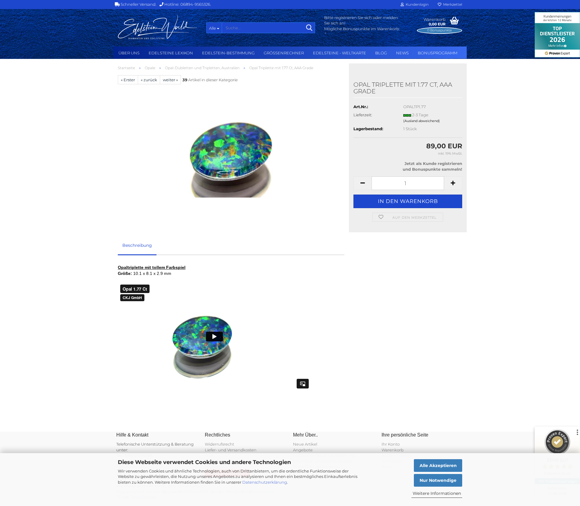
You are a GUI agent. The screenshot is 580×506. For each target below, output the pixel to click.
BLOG (381, 52)
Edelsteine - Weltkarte (339, 52)
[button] (362, 183)
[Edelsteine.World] (157, 27)
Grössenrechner (284, 52)
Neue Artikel (305, 444)
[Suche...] (309, 28)
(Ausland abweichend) (421, 121)
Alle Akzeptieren (438, 465)
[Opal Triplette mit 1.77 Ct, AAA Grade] (231, 152)
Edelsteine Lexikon (171, 52)
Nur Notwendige (438, 480)
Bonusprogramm (437, 52)
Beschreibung (137, 245)
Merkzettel (451, 4)
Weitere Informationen (437, 493)
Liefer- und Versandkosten (230, 449)
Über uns (129, 52)
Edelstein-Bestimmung (228, 52)
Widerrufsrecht (219, 444)
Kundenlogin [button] (416, 4)
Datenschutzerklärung (264, 482)
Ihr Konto (391, 444)
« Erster (128, 79)
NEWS (402, 52)
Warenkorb (393, 449)
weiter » (170, 79)
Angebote (303, 449)
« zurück (149, 79)
